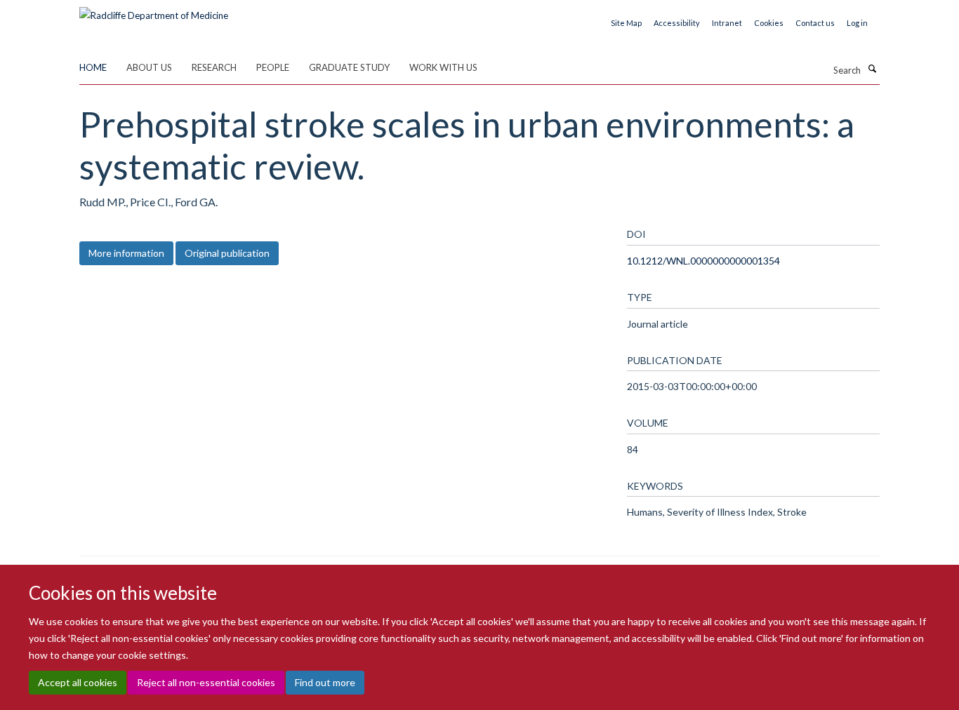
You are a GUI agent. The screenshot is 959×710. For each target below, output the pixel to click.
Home (93, 67)
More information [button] (126, 253)
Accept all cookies (77, 682)
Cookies (768, 22)
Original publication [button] (227, 253)
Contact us (815, 22)
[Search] (872, 68)
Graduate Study (349, 67)
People (272, 67)
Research (214, 67)
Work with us (443, 67)
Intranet (727, 22)
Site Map (626, 22)
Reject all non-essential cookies (206, 682)
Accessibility (677, 22)
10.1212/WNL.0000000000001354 (703, 261)
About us (149, 67)
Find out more (325, 682)
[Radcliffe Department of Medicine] (153, 10)
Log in (857, 22)
